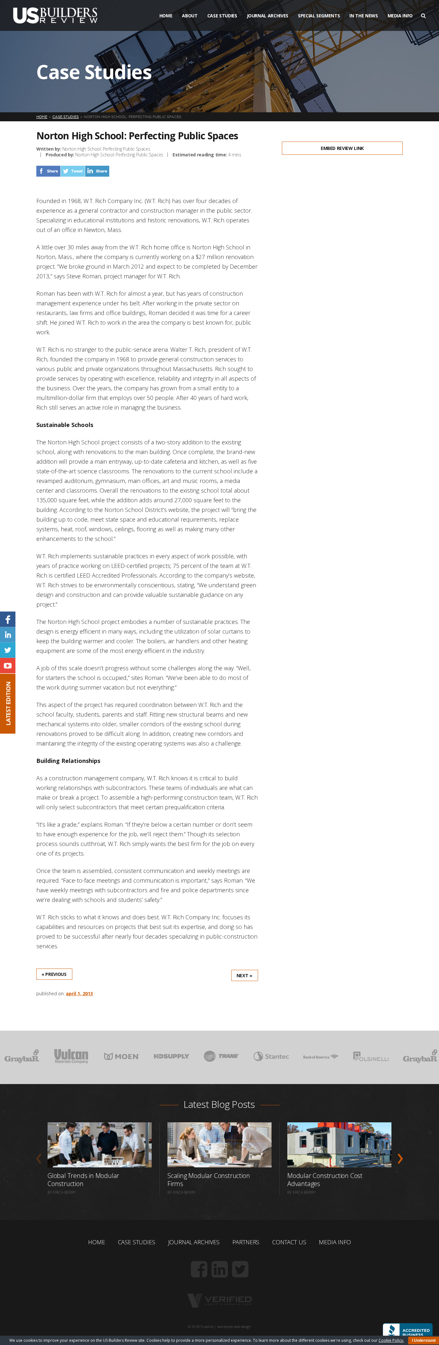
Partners (246, 1242)
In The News (363, 16)
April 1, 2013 (79, 993)
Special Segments (319, 16)
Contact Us (289, 1242)
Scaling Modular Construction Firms (208, 1179)
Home (166, 16)
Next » (244, 975)
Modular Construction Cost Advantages (325, 1179)
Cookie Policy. (391, 1340)
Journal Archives (267, 16)
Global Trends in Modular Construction (83, 1179)
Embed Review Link (342, 148)
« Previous (54, 974)
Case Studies (222, 16)
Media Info (400, 16)
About (189, 16)
